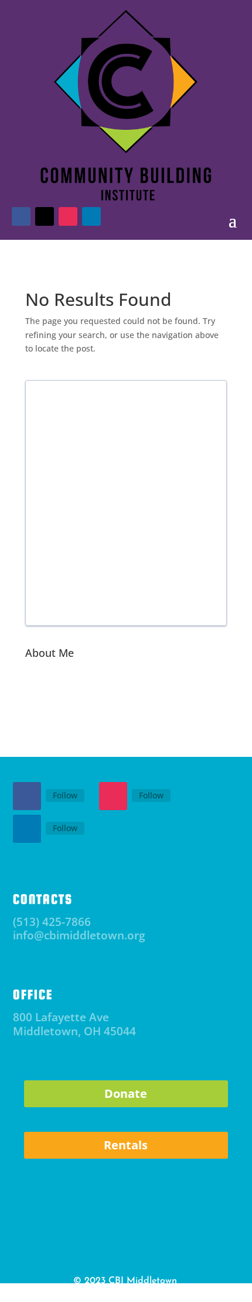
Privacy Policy (89, 1293)
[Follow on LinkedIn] (27, 829)
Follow (65, 795)
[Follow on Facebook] (27, 796)
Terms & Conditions (152, 1293)
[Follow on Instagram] (113, 796)
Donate (125, 1093)
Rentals (126, 1145)
